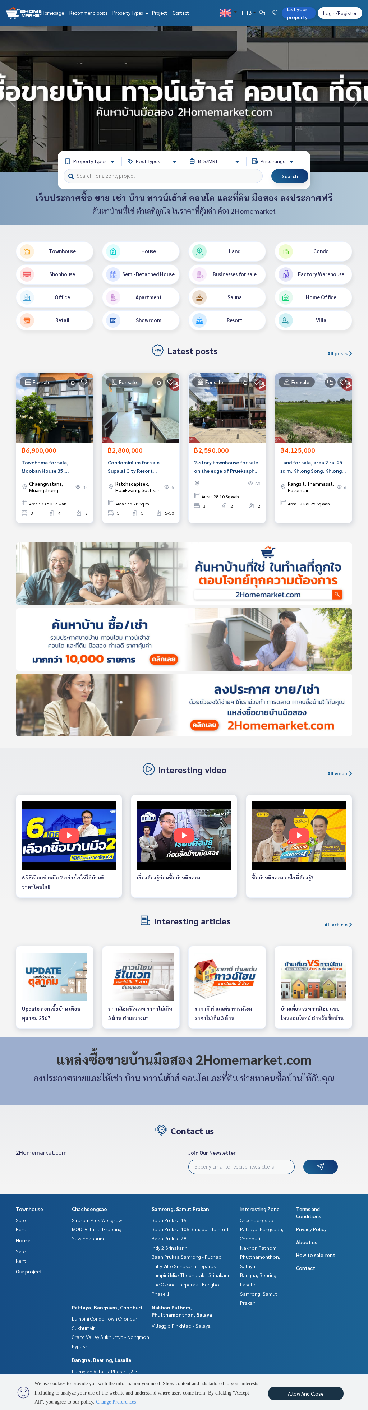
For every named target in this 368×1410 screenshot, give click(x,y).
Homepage (52, 13)
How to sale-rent (315, 1255)
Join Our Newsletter (212, 1152)
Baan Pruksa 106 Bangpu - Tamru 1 (190, 1229)
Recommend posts (88, 13)
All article (336, 924)
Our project (29, 1271)
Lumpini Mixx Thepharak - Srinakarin (191, 1275)
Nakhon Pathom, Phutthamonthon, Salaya (260, 1256)
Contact (180, 13)
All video (337, 773)
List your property (297, 13)
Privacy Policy (311, 1229)
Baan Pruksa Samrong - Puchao (187, 1256)
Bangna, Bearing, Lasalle (101, 1359)
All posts (337, 353)
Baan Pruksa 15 (169, 1220)
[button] (357, 99)
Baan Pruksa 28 (169, 1238)
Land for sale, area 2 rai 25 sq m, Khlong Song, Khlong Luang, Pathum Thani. (311, 467)
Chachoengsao (89, 1209)
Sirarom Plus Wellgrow (97, 1220)
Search (290, 176)
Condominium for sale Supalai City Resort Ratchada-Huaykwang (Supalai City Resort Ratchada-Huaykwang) (134, 467)
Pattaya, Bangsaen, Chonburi (107, 1307)
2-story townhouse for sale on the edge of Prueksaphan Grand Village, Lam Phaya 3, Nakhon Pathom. (227, 467)
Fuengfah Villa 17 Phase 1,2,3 (105, 1371)
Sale (21, 1220)
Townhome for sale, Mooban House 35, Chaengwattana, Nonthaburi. (45, 467)
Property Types (128, 13)
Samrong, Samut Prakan (180, 1209)
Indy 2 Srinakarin (170, 1247)
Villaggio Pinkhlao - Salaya (181, 1325)
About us (306, 1242)
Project (159, 13)
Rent (21, 1229)
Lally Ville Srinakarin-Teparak (184, 1266)
